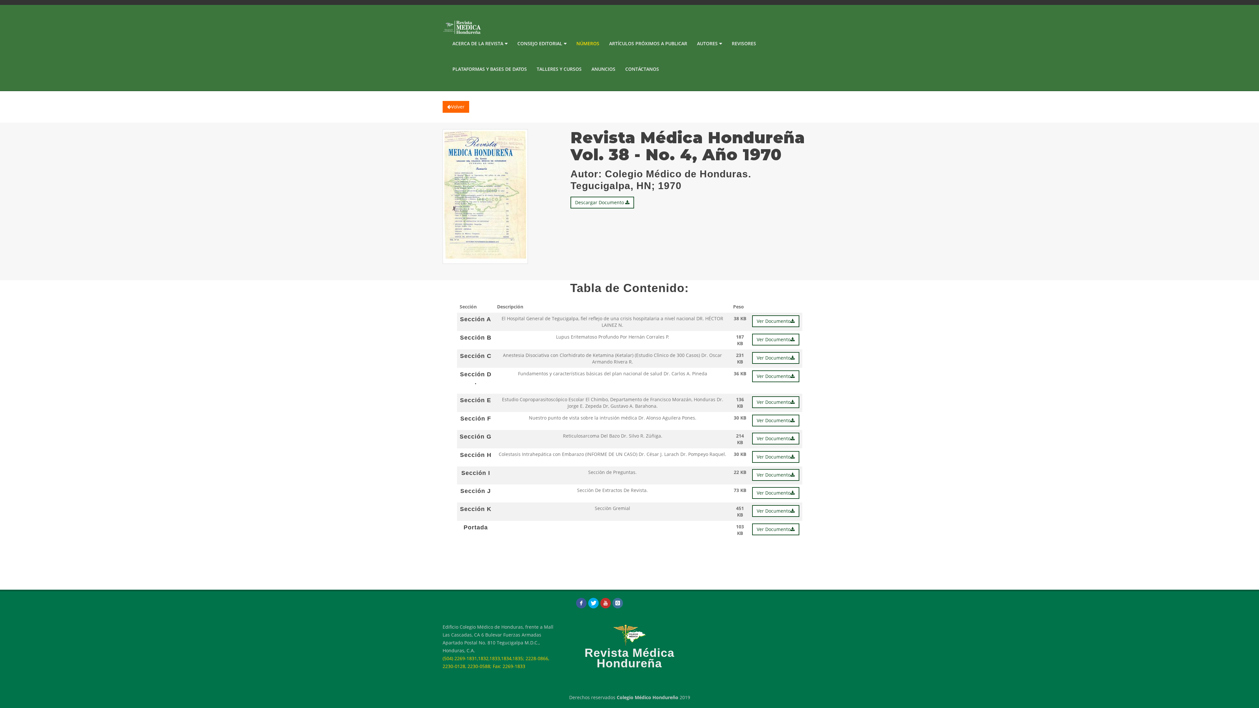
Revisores (744, 43)
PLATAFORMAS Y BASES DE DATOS (489, 69)
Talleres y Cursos (559, 69)
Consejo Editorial (539, 43)
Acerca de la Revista (477, 43)
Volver (458, 107)
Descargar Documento (600, 202)
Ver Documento (773, 321)
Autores (707, 43)
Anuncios (603, 69)
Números (587, 43)
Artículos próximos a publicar (648, 43)
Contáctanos (642, 69)
